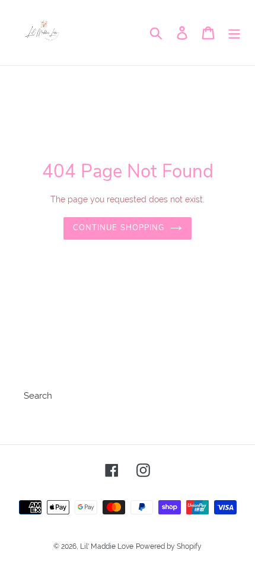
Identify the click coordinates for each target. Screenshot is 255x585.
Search (38, 395)
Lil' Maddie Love (106, 546)
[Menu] (234, 33)
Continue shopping (118, 227)
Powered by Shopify (169, 546)
